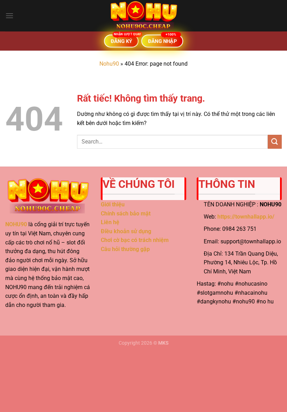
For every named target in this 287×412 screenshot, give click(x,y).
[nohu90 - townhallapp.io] (143, 15)
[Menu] (9, 15)
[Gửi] (275, 141)
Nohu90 (109, 63)
